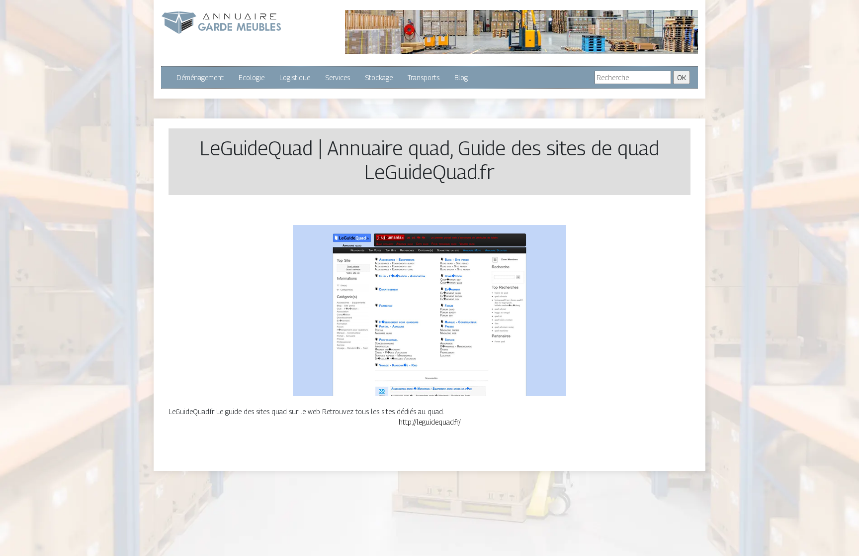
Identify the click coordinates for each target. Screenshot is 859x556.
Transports (423, 77)
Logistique (294, 77)
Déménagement (200, 77)
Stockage (379, 77)
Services (337, 77)
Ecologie (251, 77)
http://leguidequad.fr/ (430, 422)
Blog (461, 77)
